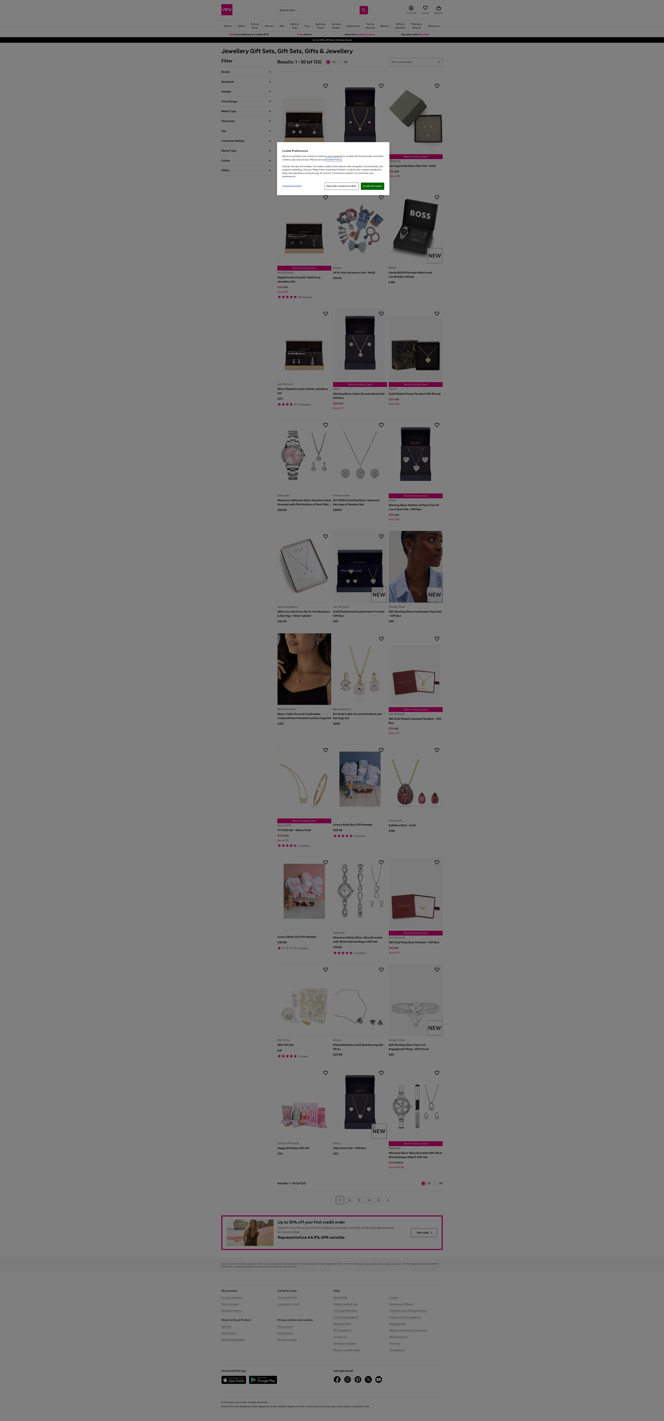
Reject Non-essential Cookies (342, 186)
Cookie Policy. (333, 159)
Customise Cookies (292, 185)
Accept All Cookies (372, 186)
